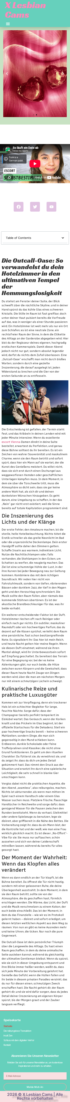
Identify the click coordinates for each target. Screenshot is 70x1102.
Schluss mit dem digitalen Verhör (19, 1040)
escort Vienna (11, 441)
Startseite (8, 1026)
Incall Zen (8, 1035)
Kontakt (7, 1045)
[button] (8, 24)
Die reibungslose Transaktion (17, 1030)
